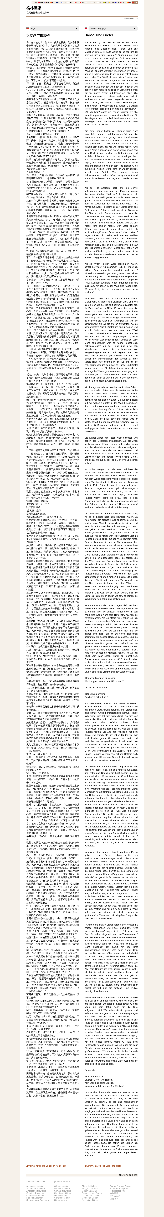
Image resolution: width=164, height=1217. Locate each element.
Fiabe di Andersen (34, 1198)
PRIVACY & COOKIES (128, 1175)
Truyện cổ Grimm (90, 1188)
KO (89, 3)
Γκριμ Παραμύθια (117, 1191)
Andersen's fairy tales (36, 1191)
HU (71, 3)
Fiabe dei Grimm (89, 1186)
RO (112, 3)
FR (65, 3)
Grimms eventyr (61, 1186)
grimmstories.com (130, 18)
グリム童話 (115, 1196)
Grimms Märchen (62, 1188)
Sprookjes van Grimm (92, 1193)
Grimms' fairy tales (62, 1191)
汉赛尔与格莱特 (38, 35)
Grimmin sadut (60, 1195)
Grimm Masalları (89, 1191)
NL (95, 3)
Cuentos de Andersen (36, 1193)
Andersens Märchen (35, 1188)
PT (106, 3)
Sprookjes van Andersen (37, 1200)
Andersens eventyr (34, 1186)
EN (47, 3)
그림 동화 (114, 1199)
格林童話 (33, 7)
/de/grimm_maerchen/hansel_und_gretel (103, 1166)
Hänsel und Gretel (99, 35)
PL (100, 3)
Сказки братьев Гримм (120, 1186)
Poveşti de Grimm (90, 1200)
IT (77, 3)
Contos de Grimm (90, 1198)
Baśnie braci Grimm (91, 1195)
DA (35, 3)
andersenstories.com (35, 1182)
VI (130, 3)
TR (124, 3)
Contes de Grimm (62, 1198)
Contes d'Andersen (35, 1195)
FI (59, 3)
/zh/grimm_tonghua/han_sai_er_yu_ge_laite (46, 1166)
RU (118, 3)
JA (83, 3)
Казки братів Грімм (119, 1188)
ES (53, 3)
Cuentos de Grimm (62, 1193)
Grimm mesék (60, 1200)
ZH (136, 3)
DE (41, 3)
